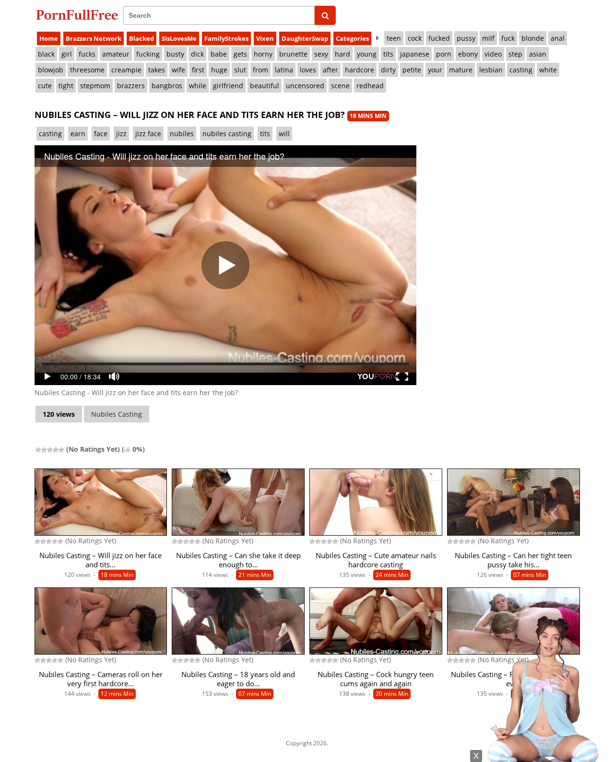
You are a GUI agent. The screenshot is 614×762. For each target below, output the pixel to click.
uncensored (305, 85)
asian (537, 54)
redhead (370, 85)
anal (558, 38)
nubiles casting (226, 133)
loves (308, 69)
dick (197, 54)
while (197, 85)
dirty (388, 69)
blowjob (50, 69)
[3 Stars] (50, 450)
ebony (468, 54)
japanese (414, 54)
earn (78, 133)
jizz (121, 133)
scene (340, 85)
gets (240, 54)
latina (284, 69)
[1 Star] (38, 450)
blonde (532, 38)
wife (178, 69)
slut (240, 69)
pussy (466, 38)
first (198, 69)
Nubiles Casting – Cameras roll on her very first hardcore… (101, 679)
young (367, 54)
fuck (508, 38)
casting (520, 69)
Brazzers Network (93, 38)
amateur (116, 54)
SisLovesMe (179, 38)
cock (415, 38)
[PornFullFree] (76, 14)
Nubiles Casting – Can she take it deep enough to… (238, 560)
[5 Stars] (61, 450)
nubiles (182, 133)
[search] (325, 15)
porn (443, 54)
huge (219, 69)
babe (219, 54)
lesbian (491, 69)
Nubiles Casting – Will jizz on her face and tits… (100, 560)
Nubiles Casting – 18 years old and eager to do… (238, 679)
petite (411, 69)
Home (48, 38)
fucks (87, 54)
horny (263, 54)
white (548, 69)
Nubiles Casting (116, 414)
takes (156, 69)
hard (342, 54)
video (493, 54)
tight (66, 85)
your (435, 69)
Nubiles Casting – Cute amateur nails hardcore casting (376, 560)
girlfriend (228, 85)
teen (394, 38)
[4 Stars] (56, 450)
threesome (87, 69)
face (100, 133)
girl (66, 54)
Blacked (141, 38)
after (330, 69)
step (515, 54)
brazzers (131, 85)
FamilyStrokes (226, 38)
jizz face (148, 133)
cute (45, 85)
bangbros (167, 85)
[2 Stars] (44, 450)
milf (488, 38)
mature (460, 69)
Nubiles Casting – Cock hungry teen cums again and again (376, 679)
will (284, 133)
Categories (352, 38)
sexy (321, 54)
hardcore (359, 69)
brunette (293, 54)
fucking (148, 54)
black (46, 54)
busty (175, 54)
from (260, 69)
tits (388, 54)
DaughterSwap (305, 38)
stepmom (95, 85)
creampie (126, 69)
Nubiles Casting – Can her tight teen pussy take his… (513, 560)
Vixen (265, 38)
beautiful (264, 85)
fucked (439, 38)
